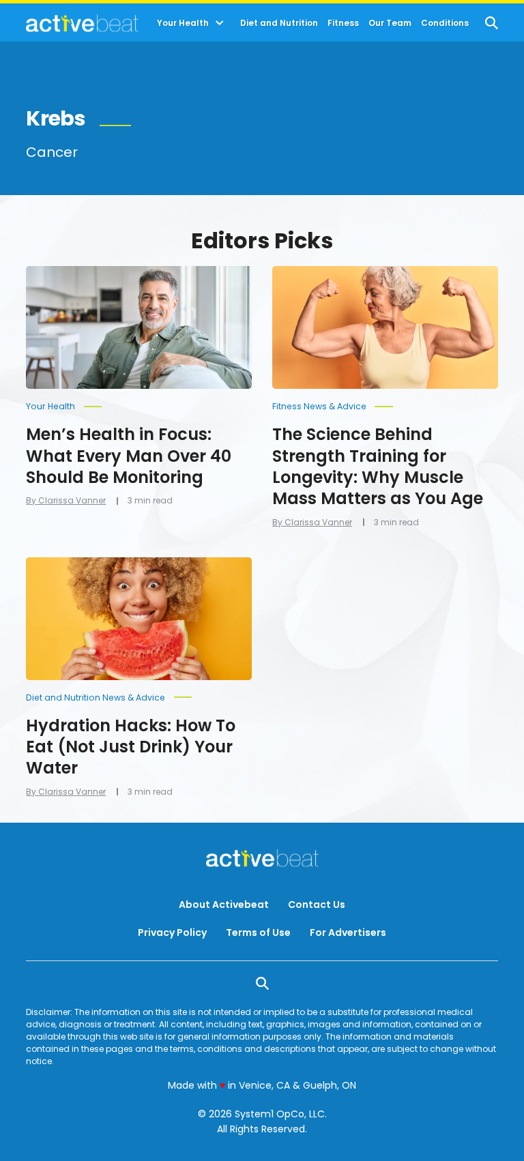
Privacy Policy (172, 932)
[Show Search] (491, 22)
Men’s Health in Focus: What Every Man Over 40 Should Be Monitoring (128, 455)
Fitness (343, 23)
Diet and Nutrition (279, 23)
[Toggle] (220, 23)
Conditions (445, 23)
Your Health (183, 23)
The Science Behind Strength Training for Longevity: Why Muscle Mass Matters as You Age (377, 466)
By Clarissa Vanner (66, 500)
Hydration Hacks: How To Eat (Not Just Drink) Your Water (130, 746)
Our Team (389, 23)
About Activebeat (224, 904)
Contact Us (316, 904)
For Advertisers (348, 932)
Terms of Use (258, 932)
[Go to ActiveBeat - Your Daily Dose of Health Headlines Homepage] (82, 23)
